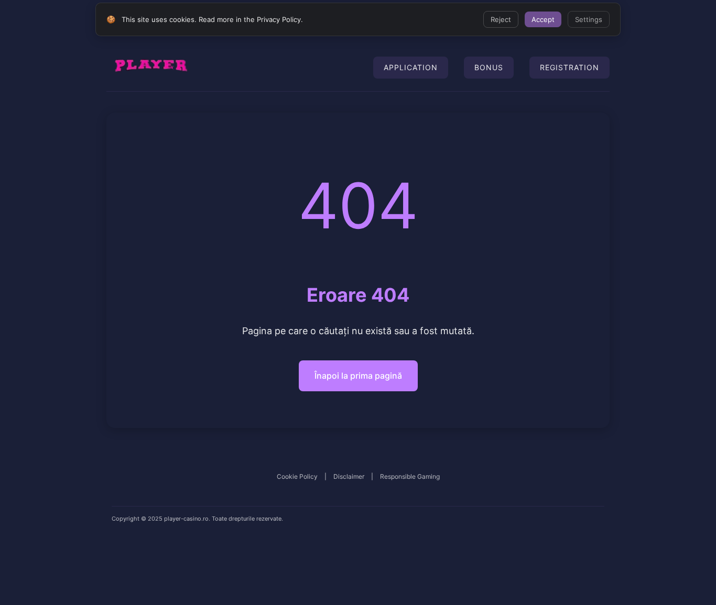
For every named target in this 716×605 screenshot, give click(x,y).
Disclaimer (348, 476)
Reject (501, 19)
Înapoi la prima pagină (358, 375)
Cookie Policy (297, 476)
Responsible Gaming (410, 476)
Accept (543, 19)
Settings (588, 19)
